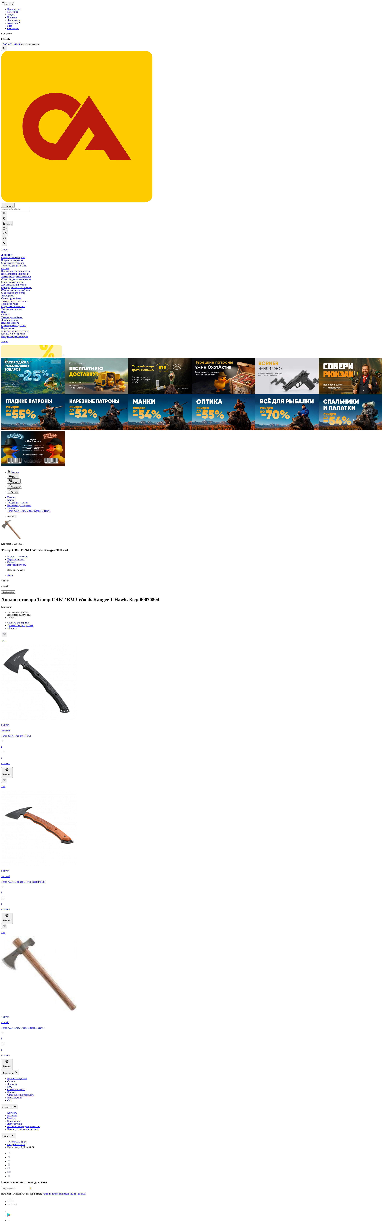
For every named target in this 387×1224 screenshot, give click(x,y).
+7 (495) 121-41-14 (10, 44)
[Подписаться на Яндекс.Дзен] (9, 1161)
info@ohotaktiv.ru (16, 1144)
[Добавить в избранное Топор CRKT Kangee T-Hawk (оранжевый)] (4, 780)
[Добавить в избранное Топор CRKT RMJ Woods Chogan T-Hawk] (4, 926)
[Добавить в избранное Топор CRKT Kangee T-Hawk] (4, 634)
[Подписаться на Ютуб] (9, 1172)
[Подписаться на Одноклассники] (9, 1165)
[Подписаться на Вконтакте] (9, 1153)
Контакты (6, 1136)
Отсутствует (8, 592)
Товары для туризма (17, 502)
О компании (7, 1107)
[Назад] (4, 48)
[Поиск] (4, 213)
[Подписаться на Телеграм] (9, 1157)
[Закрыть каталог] (4, 243)
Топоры (11, 508)
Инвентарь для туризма (19, 505)
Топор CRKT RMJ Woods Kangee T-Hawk (28, 511)
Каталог (9, 206)
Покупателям (8, 1073)
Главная (15, 472)
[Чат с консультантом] (4, 238)
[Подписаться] (30, 1188)
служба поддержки (30, 44)
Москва (9, 4)
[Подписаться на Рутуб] (9, 1176)
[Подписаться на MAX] (8, 1168)
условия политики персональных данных (64, 1193)
